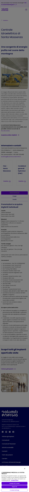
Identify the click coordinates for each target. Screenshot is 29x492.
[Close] (24, 468)
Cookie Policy (14, 480)
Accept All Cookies (14, 483)
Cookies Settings (14, 490)
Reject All (14, 486)
